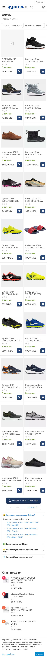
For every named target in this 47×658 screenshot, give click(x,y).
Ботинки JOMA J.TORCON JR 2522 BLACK (34, 60)
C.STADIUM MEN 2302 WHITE (9, 60)
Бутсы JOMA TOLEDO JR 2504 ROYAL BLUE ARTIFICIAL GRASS (33, 339)
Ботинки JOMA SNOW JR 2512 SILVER (32, 106)
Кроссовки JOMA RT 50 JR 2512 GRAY (35, 432)
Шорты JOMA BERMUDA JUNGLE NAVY (22, 595)
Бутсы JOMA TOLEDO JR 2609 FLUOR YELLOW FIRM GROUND (12, 246)
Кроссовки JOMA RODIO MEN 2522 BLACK (10, 432)
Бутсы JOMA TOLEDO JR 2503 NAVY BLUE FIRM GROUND (10, 386)
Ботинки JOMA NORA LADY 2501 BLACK (33, 153)
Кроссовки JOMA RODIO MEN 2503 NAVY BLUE (33, 386)
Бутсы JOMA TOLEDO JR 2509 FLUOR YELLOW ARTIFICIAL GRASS (33, 293)
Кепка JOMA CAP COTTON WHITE (23, 622)
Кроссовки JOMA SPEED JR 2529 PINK (11, 479)
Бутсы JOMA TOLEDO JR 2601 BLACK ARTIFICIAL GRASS (10, 293)
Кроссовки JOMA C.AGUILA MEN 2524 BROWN (11, 153)
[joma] (16, 7)
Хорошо (39, 654)
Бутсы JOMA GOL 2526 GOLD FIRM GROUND (33, 200)
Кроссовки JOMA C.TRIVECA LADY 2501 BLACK (33, 479)
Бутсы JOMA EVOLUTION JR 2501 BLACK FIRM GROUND (11, 339)
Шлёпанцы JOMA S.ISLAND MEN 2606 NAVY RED (34, 246)
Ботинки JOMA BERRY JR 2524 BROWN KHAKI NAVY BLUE (11, 106)
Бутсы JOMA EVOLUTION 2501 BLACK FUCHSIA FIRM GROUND (10, 200)
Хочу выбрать (8, 654)
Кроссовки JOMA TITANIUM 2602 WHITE (21, 609)
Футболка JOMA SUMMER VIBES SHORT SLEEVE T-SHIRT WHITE (23, 580)
